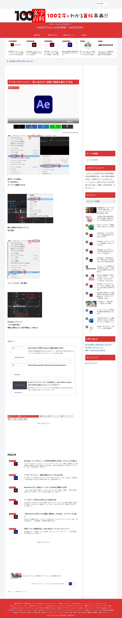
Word (41, 608)
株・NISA (23, 612)
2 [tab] (61, 59)
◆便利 (90, 612)
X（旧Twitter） (12, 610)
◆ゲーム (30, 612)
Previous (6, 48)
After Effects (45, 416)
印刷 (70, 612)
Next (116, 48)
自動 (22, 419)
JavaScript (14, 608)
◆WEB (47, 608)
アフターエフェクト (68, 416)
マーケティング (96, 610)
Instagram (103, 608)
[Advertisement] (43, 73)
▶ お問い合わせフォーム (94, 347)
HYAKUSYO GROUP (97, 350)
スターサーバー (70, 610)
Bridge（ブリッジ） (64, 603)
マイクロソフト (29, 608)
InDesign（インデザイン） (37, 605)
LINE (109, 608)
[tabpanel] (16, 48)
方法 (17, 419)
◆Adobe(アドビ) (14, 416)
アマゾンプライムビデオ (70, 608)
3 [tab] (64, 59)
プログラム (99, 605)
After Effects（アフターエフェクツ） (29, 416)
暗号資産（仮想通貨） (108, 610)
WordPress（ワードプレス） (46, 610)
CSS (105, 605)
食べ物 (84, 612)
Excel (36, 608)
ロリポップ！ (80, 610)
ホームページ (28, 610)
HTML (110, 605)
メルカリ (60, 612)
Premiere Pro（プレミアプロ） (74, 605)
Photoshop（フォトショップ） (55, 605)
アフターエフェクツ (55, 416)
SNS (97, 608)
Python (21, 608)
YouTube (20, 610)
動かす (11, 419)
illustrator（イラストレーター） (19, 605)
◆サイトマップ (103, 612)
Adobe (76, 121)
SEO (35, 610)
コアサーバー (60, 610)
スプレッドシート (89, 608)
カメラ (54, 612)
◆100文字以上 (19, 603)
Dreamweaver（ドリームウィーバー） (83, 603)
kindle (59, 608)
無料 (79, 612)
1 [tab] (58, 59)
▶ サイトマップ (91, 363)
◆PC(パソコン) (89, 605)
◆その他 (37, 612)
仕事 (66, 612)
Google (80, 608)
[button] (107, 4)
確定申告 (16, 612)
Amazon (53, 608)
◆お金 (88, 610)
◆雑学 (96, 612)
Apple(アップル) (46, 612)
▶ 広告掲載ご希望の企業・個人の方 (20, 61)
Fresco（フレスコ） (101, 603)
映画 (75, 612)
